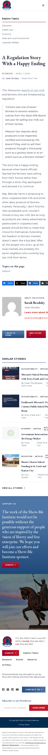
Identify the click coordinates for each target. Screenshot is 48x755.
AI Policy (6, 665)
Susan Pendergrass (33, 383)
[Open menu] (43, 5)
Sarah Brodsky (12, 78)
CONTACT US (32, 689)
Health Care (7, 30)
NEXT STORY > (36, 334)
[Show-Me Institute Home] (6, 5)
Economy (6, 34)
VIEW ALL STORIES (12, 488)
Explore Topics (30, 653)
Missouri (6, 271)
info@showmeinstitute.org (35, 743)
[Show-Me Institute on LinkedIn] (12, 689)
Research (7, 659)
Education (7, 25)
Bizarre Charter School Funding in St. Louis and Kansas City (33, 466)
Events (19, 659)
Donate (9, 565)
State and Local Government (15, 38)
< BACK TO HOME (10, 334)
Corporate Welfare (10, 42)
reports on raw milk (33, 90)
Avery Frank (29, 415)
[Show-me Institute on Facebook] (3, 689)
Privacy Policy (24, 725)
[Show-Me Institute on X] (8, 689)
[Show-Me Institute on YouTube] (17, 689)
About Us (32, 659)
